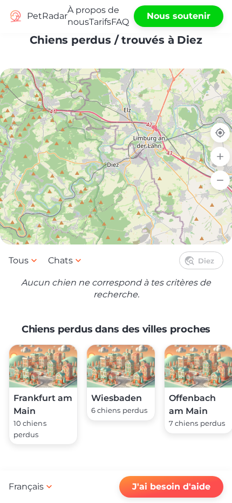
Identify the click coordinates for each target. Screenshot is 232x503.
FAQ (120, 22)
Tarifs (100, 22)
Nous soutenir (178, 16)
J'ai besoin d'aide (171, 486)
